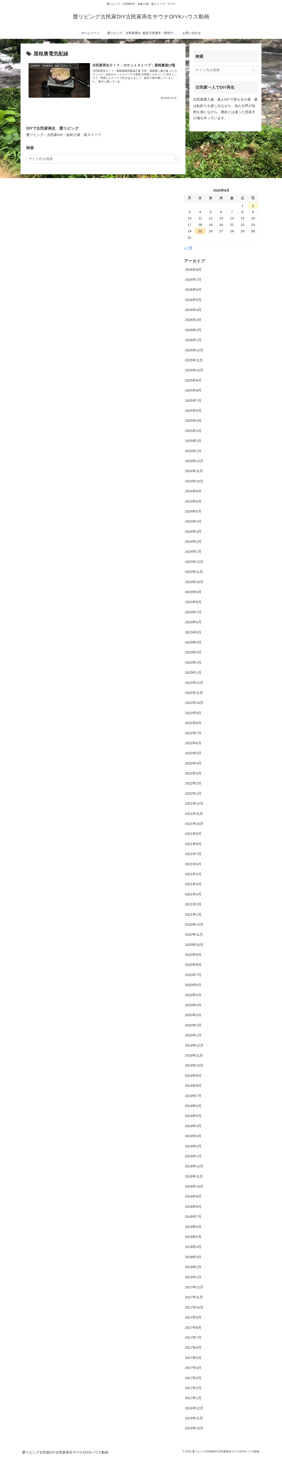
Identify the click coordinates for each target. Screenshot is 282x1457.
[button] (175, 159)
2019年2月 (193, 1146)
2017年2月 (193, 1388)
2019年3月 (193, 1136)
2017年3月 (193, 1378)
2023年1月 (193, 672)
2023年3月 (193, 652)
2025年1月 (193, 451)
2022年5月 (193, 753)
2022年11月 (194, 693)
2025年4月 (193, 421)
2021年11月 (194, 814)
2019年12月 (194, 1045)
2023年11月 (194, 572)
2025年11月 (194, 360)
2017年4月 (193, 1368)
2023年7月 (193, 612)
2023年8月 (193, 602)
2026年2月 (193, 330)
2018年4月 (193, 1247)
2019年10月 (194, 1065)
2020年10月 (194, 945)
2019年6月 (193, 1106)
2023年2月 (193, 662)
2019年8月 (193, 1086)
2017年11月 (194, 1297)
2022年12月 (194, 683)
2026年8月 (193, 270)
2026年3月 (193, 320)
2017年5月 (193, 1358)
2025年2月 (193, 441)
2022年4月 (193, 763)
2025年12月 (194, 350)
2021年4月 (193, 884)
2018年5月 (193, 1237)
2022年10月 (194, 703)
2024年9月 (193, 491)
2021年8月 (193, 844)
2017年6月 (193, 1347)
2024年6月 (193, 501)
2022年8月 (193, 723)
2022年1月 (193, 793)
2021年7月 (193, 854)
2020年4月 (193, 1005)
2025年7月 (193, 401)
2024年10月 (194, 481)
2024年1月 (193, 551)
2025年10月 (194, 370)
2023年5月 (193, 632)
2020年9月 (193, 955)
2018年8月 (193, 1207)
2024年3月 (193, 531)
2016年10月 (194, 1428)
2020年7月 (193, 975)
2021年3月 (193, 894)
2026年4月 (193, 310)
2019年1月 (193, 1156)
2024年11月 (194, 471)
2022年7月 (193, 733)
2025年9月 (193, 380)
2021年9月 (193, 834)
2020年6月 (193, 985)
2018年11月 (194, 1176)
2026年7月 (193, 280)
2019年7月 (193, 1096)
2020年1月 (193, 1035)
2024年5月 (193, 511)
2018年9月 (193, 1196)
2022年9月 (193, 713)
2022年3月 (193, 773)
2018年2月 (193, 1267)
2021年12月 (194, 803)
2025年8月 (193, 390)
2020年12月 (194, 924)
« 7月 (188, 248)
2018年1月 (193, 1277)
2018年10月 (194, 1186)
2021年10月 (194, 824)
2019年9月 (193, 1076)
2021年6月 (193, 864)
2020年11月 (194, 934)
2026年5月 (193, 300)
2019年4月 (193, 1126)
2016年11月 (194, 1418)
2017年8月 (193, 1327)
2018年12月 (194, 1166)
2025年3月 (193, 431)
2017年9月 (193, 1317)
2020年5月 (193, 995)
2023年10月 (194, 582)
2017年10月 (194, 1307)
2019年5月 (193, 1116)
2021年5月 (193, 874)
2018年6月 (193, 1227)
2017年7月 (193, 1337)
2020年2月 (193, 1025)
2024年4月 (193, 521)
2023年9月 (193, 592)
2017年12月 (194, 1287)
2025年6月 (193, 411)
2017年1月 (193, 1398)
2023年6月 (193, 622)
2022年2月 (193, 783)
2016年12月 (194, 1408)
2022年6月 (193, 743)
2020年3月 (193, 1015)
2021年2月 (193, 904)
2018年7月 (193, 1217)
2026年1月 (193, 340)
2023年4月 (193, 642)
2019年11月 (194, 1055)
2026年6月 (193, 290)
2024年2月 (193, 541)
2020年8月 (193, 965)
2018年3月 (193, 1257)
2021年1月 (193, 914)
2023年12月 (194, 562)
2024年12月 (194, 461)
